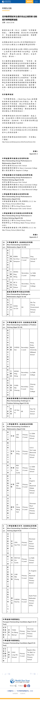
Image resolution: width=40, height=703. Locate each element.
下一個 (33, 674)
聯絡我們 (29, 1)
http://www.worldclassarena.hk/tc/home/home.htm (19, 142)
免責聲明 (15, 693)
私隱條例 (22, 693)
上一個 (7, 674)
